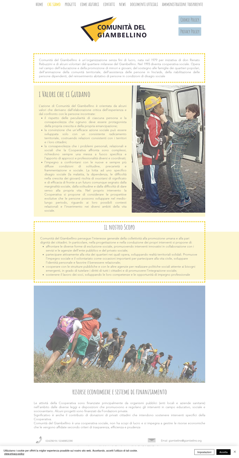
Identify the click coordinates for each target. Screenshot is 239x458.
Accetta (223, 452)
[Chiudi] (235, 452)
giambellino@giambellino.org (185, 440)
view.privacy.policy (14, 453)
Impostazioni (204, 452)
